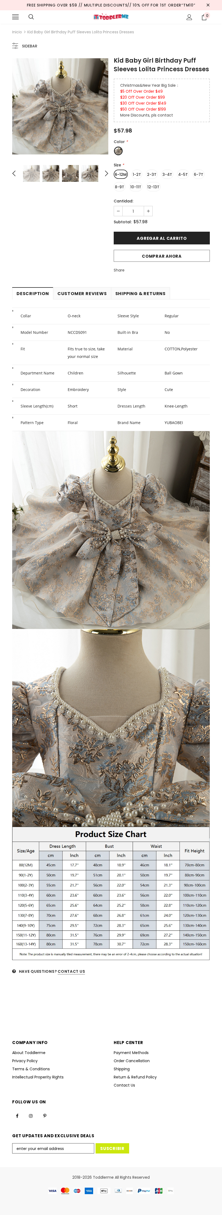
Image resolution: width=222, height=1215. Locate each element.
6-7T (198, 174)
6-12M (121, 174)
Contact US (71, 971)
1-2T (137, 174)
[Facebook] (17, 1116)
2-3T (151, 174)
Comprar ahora (162, 256)
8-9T (119, 187)
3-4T (167, 174)
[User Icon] (189, 17)
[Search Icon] (31, 17)
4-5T (183, 174)
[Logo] (111, 16)
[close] (208, 5)
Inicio (17, 32)
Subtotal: (123, 222)
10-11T (135, 187)
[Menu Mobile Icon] (15, 17)
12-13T (153, 187)
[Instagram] (31, 1116)
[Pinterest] (45, 1116)
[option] (60, 106)
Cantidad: (123, 201)
